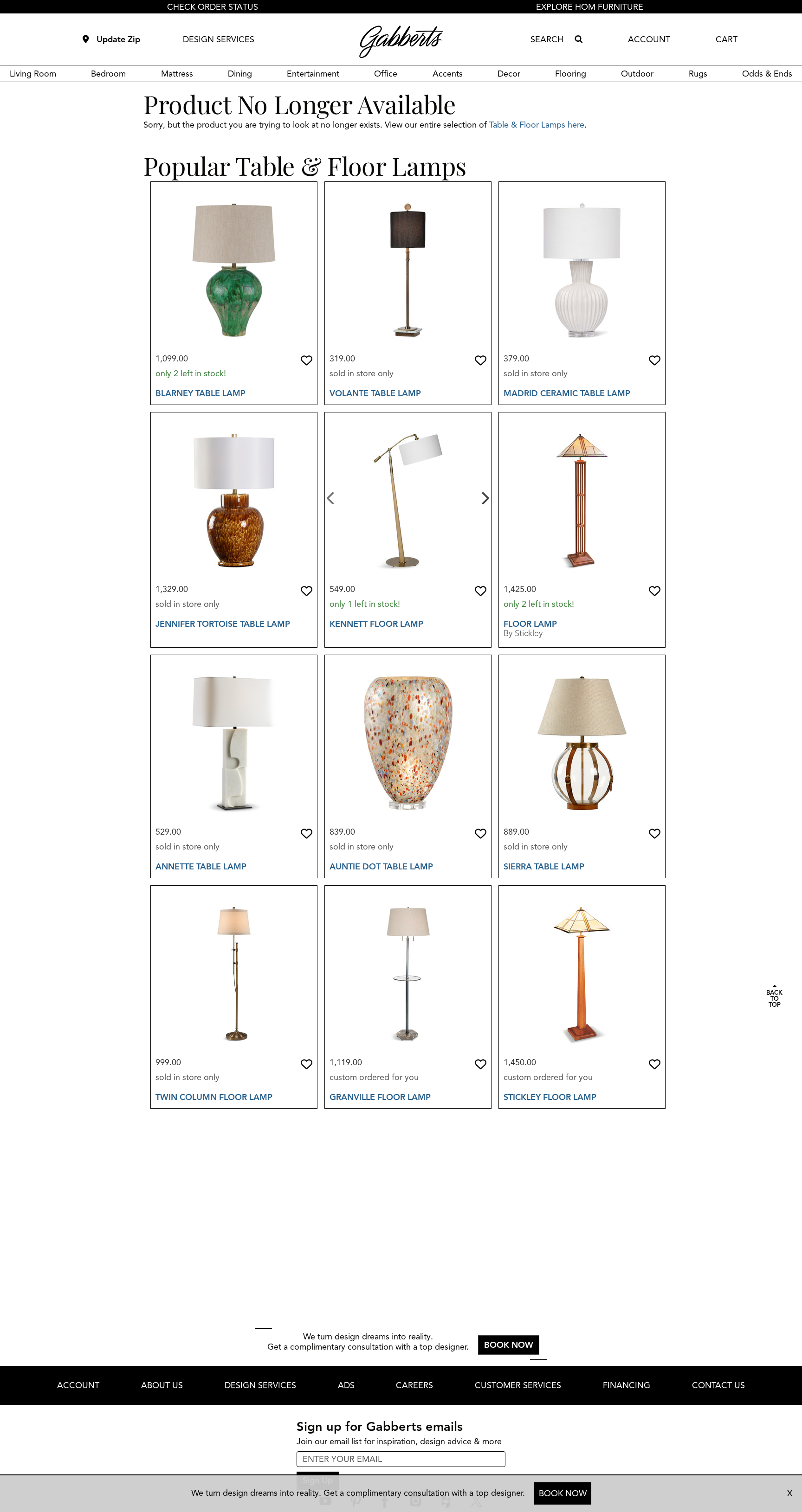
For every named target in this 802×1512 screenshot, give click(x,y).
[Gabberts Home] (401, 42)
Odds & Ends (767, 74)
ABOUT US (162, 1385)
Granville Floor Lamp (380, 1097)
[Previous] (330, 497)
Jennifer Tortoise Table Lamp (222, 624)
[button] (306, 360)
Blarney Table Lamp (200, 393)
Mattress (177, 74)
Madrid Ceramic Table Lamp (567, 393)
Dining (240, 74)
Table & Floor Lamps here (536, 125)
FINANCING (626, 1385)
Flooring (570, 74)
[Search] (578, 39)
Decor (509, 74)
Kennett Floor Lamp (376, 624)
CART (726, 39)
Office (385, 74)
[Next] (484, 497)
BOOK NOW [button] (508, 1345)
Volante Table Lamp (375, 393)
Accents (448, 74)
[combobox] (550, 39)
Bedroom (108, 74)
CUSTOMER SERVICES (518, 1385)
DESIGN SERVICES (218, 39)
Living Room (33, 74)
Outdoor (637, 74)
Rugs (698, 74)
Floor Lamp (530, 624)
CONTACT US (718, 1385)
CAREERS (414, 1385)
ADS (346, 1385)
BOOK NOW (563, 1493)
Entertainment (313, 74)
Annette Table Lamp (200, 867)
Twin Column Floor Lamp (213, 1097)
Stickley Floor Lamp (550, 1097)
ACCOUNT (649, 39)
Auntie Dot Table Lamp (381, 867)
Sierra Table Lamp (544, 867)
